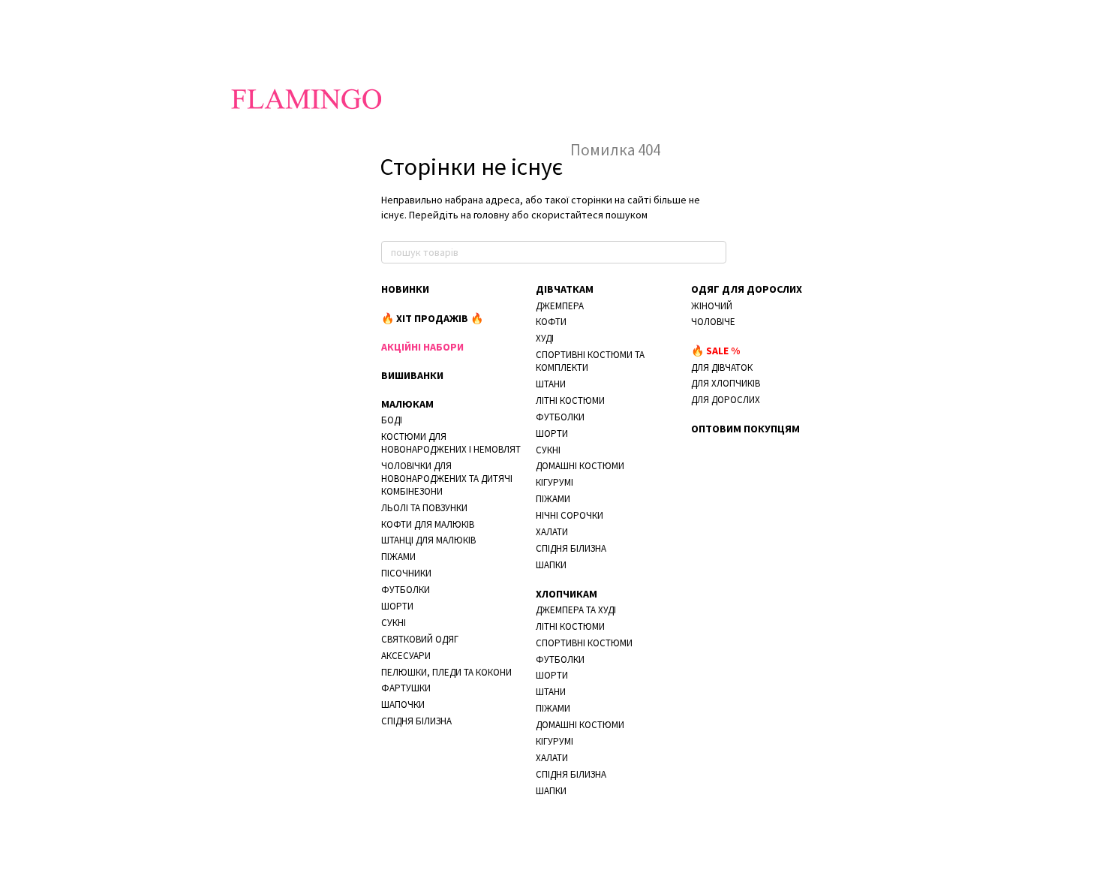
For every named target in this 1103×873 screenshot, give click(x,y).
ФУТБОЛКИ (405, 589)
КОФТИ (551, 321)
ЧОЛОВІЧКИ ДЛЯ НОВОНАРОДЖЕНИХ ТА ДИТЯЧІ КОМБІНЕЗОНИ (446, 478)
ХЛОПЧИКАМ (566, 594)
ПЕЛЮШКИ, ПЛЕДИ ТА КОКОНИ (446, 672)
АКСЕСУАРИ (406, 655)
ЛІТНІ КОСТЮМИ (570, 400)
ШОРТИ (397, 606)
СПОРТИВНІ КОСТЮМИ (584, 643)
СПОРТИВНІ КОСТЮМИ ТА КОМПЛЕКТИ (590, 361)
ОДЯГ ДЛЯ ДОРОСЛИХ (746, 289)
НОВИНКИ (405, 289)
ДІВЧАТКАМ (565, 289)
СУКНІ (393, 622)
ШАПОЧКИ (403, 704)
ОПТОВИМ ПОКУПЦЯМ (745, 428)
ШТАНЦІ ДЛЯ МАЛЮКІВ (428, 540)
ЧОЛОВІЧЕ (713, 321)
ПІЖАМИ (398, 556)
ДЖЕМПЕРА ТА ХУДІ (576, 610)
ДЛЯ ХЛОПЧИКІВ (725, 383)
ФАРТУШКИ (406, 688)
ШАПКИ (551, 564)
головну (491, 214)
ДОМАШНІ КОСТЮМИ (580, 465)
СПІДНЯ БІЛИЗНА (416, 721)
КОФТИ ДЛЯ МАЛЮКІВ (427, 524)
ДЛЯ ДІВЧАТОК (722, 367)
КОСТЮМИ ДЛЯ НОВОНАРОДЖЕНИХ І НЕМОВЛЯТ (451, 443)
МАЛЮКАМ (407, 404)
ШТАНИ (551, 384)
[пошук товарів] (714, 252)
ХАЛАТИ (552, 531)
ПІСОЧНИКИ (406, 573)
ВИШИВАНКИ (412, 375)
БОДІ (391, 420)
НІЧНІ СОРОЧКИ (569, 515)
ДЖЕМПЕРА (560, 306)
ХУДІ (545, 338)
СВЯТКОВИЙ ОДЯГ (419, 639)
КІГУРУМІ (554, 482)
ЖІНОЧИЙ (711, 306)
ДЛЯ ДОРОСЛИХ (725, 399)
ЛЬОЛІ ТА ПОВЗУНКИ (424, 507)
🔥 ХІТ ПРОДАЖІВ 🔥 (432, 318)
